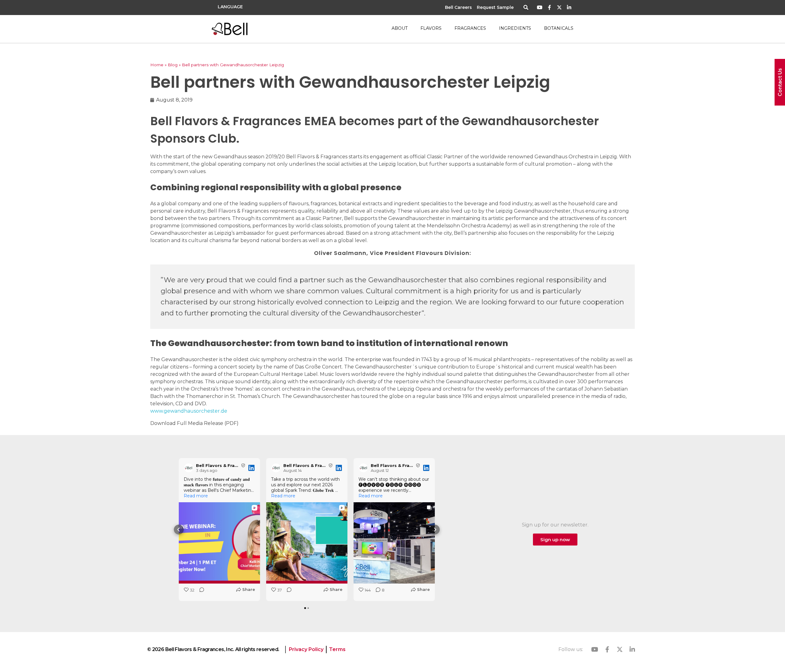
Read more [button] (196, 496)
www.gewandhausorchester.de (188, 411)
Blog (173, 64)
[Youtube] (539, 7)
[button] (526, 8)
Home (156, 64)
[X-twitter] (559, 7)
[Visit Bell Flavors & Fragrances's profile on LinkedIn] (188, 468)
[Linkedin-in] (569, 7)
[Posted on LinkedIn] (251, 468)
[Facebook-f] (549, 7)
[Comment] (199, 591)
